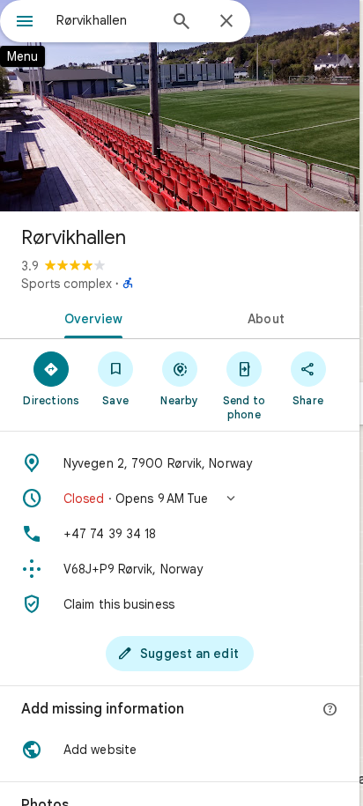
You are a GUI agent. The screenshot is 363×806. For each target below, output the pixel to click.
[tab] (90, 317)
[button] (179, 498)
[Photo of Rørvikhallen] (179, 105)
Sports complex (66, 284)
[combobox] (106, 20)
